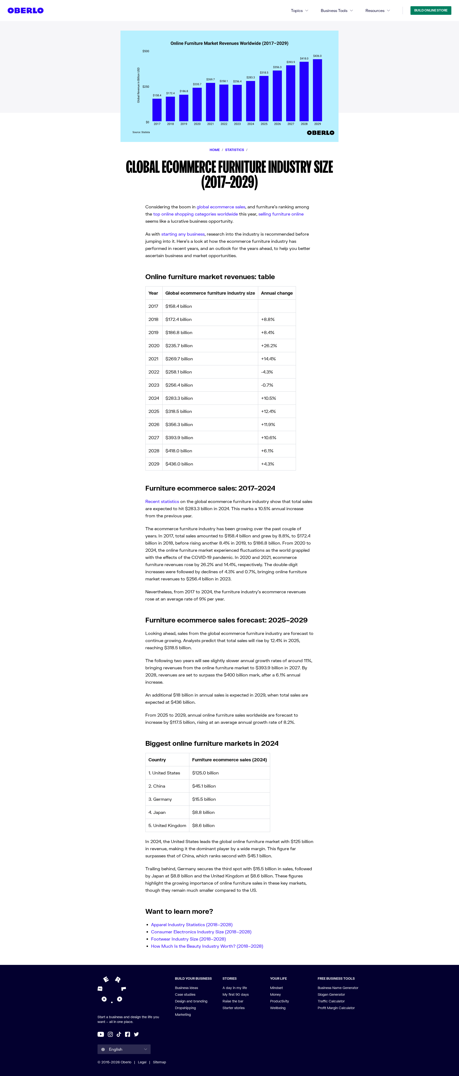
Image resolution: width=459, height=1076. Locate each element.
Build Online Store (431, 10)
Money (275, 994)
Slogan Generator (331, 994)
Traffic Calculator (331, 1001)
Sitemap (159, 1062)
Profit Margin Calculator (336, 1008)
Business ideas (186, 988)
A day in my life (235, 988)
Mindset (276, 988)
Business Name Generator (338, 988)
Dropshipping (185, 1008)
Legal (142, 1062)
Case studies (185, 994)
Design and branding (191, 1001)
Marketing (183, 1014)
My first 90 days (236, 994)
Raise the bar (233, 1001)
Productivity (279, 1001)
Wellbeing (277, 1008)
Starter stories (234, 1008)
